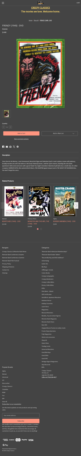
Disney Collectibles (48, 285)
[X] (14, 146)
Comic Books (46, 273)
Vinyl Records (46, 365)
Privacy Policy (6, 264)
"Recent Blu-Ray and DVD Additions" (53, 258)
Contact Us (5, 270)
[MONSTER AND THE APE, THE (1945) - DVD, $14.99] (39, 201)
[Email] (7, 146)
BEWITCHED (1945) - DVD (11, 221)
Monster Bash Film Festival (10, 261)
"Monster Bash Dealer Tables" (51, 255)
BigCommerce (12, 448)
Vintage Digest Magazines (50, 361)
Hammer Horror (46, 300)
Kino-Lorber (6, 383)
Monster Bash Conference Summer (13, 258)
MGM (3, 392)
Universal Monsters (48, 349)
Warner (4, 374)
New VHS (44, 325)
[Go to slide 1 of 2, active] (37, 229)
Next (76, 205)
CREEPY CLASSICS (40, 7)
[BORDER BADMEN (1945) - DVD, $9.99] (65, 201)
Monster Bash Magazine (49, 319)
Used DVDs (45, 355)
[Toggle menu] (3, 3)
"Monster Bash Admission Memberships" (54, 251)
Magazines (45, 310)
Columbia (5, 389)
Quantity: (4, 123)
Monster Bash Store (48, 322)
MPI (3, 398)
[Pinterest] (18, 146)
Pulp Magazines (46, 334)
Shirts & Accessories (48, 337)
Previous (3, 205)
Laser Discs (45, 307)
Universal (5, 377)
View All (4, 402)
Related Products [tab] (8, 181)
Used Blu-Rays (46, 352)
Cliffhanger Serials (47, 270)
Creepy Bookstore (47, 279)
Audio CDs (45, 264)
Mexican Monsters (47, 313)
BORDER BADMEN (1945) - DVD (64, 221)
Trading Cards (46, 346)
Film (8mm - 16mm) (47, 291)
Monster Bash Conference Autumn (13, 255)
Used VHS (45, 358)
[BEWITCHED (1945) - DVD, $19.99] (14, 201)
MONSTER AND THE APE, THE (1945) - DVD (38, 222)
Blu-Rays (44, 267)
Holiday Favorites (47, 303)
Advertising (45, 261)
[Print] (10, 146)
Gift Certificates (47, 294)
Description (6, 155)
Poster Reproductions (49, 331)
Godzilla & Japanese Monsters (51, 297)
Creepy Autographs (48, 276)
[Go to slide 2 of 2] (41, 229)
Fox (3, 395)
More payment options (21, 139)
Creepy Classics (7, 386)
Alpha (4, 371)
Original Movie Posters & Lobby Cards (53, 328)
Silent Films (45, 343)
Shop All (44, 340)
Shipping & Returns (8, 267)
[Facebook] (3, 146)
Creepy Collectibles (48, 282)
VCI (3, 380)
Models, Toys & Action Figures (51, 316)
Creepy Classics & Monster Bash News (14, 251)
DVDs (43, 288)
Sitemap (4, 273)
